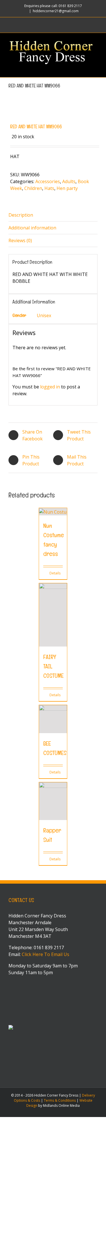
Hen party (67, 188)
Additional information (32, 228)
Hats (49, 188)
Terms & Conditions (60, 1100)
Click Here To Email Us (45, 954)
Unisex (44, 315)
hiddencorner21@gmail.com (56, 11)
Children (33, 188)
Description (20, 215)
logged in (50, 387)
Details (54, 573)
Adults (68, 181)
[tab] (53, 215)
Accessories (47, 181)
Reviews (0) (20, 240)
